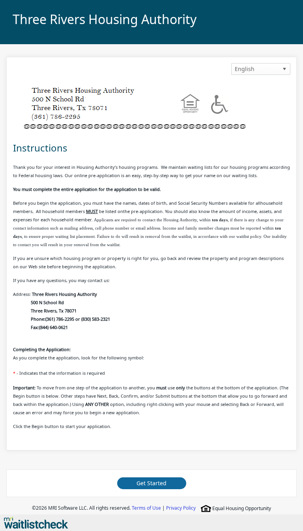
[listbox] (260, 69)
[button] (284, 69)
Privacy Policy (181, 508)
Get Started (151, 483)
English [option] (244, 69)
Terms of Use (146, 508)
